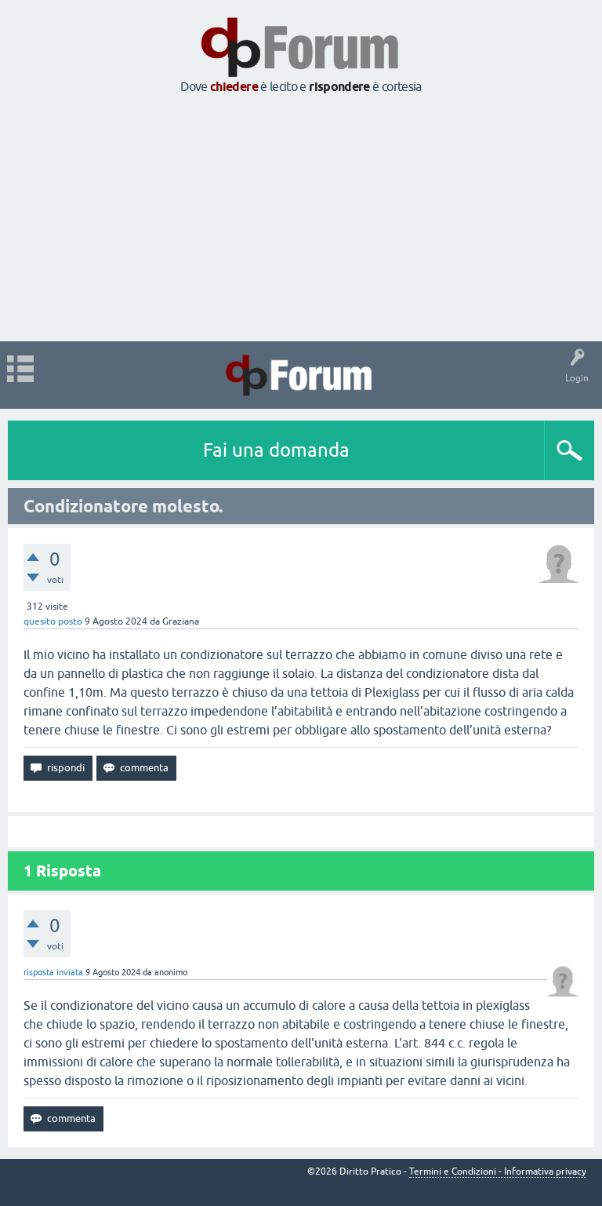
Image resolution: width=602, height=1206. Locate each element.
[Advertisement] (301, 219)
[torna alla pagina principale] (301, 72)
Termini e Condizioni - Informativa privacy (497, 1171)
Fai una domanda (276, 450)
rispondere (339, 86)
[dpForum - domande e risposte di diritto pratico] (301, 375)
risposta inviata (53, 972)
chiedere (234, 86)
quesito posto (53, 621)
